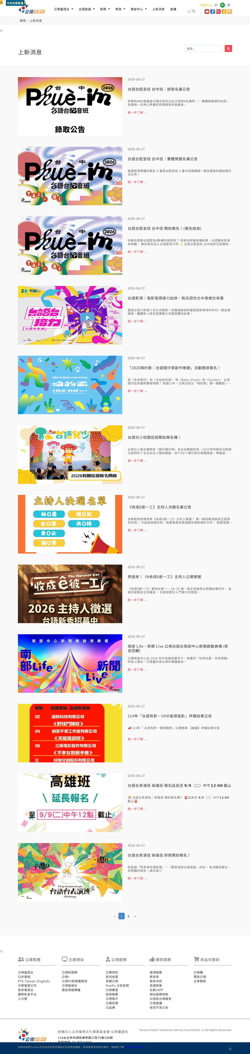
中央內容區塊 (15, 3)
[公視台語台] (32, 8)
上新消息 (36, 20)
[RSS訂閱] (229, 12)
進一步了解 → (137, 112)
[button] (63, 9)
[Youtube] (207, 12)
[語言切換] (193, 11)
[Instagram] (218, 12)
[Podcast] (224, 12)
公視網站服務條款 (134, 1047)
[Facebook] (212, 12)
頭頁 (23, 20)
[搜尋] (228, 48)
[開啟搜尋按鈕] (190, 11)
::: (1, 2)
